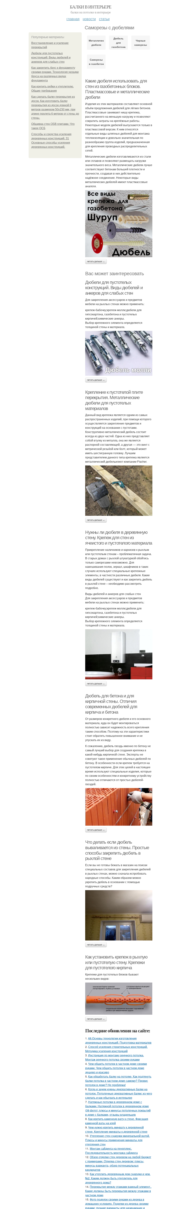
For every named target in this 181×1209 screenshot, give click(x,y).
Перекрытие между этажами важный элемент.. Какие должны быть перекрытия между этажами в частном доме (118, 1191)
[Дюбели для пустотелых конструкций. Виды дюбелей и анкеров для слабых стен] (118, 353)
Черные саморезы (140, 42)
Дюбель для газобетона (118, 43)
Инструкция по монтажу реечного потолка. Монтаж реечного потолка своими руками (114, 1057)
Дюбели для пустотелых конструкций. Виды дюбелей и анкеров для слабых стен (51, 57)
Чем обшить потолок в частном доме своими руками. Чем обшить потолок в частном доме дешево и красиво (116, 1068)
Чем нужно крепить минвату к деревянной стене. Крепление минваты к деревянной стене (116, 1129)
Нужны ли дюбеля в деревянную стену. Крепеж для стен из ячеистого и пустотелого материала (118, 538)
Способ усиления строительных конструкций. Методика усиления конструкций (116, 1049)
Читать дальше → (96, 261)
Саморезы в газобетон (96, 62)
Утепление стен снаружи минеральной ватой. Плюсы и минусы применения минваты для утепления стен (117, 1140)
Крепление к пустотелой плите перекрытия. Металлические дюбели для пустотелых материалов (114, 400)
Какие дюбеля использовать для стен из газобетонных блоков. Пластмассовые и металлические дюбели (117, 89)
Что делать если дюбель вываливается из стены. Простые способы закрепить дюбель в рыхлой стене (117, 850)
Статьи (104, 18)
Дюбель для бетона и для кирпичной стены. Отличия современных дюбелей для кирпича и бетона (111, 704)
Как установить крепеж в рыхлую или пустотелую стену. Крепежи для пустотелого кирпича (116, 962)
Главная (73, 18)
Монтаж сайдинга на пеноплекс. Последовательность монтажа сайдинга (111, 1150)
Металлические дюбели (96, 42)
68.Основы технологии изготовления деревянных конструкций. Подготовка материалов (118, 1040)
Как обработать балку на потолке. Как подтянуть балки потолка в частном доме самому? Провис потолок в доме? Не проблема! (118, 1080)
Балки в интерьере (90, 7)
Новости (89, 18)
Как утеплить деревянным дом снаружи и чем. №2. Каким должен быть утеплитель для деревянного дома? (117, 1178)
